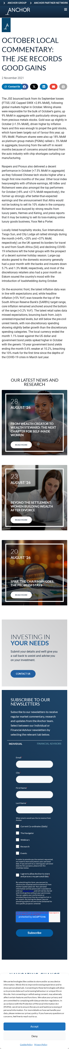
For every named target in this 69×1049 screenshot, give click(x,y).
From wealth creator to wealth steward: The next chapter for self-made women (33, 429)
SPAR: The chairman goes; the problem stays (32, 583)
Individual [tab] (15, 743)
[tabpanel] (34, 846)
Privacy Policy (40, 1044)
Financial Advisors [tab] (49, 743)
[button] (24, 87)
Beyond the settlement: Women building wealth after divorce (32, 506)
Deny (34, 1036)
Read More (21, 444)
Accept (34, 1026)
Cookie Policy (26, 1044)
